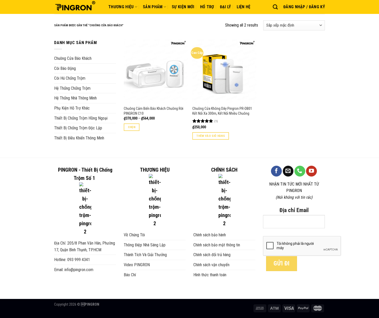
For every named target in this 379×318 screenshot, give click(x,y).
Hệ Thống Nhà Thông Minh (75, 98)
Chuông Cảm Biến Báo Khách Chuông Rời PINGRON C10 (153, 111)
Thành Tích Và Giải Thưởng (145, 254)
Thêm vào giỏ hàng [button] (210, 136)
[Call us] (299, 171)
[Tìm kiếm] (275, 6)
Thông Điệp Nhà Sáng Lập (145, 244)
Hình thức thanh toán (209, 274)
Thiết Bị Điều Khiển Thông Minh (79, 138)
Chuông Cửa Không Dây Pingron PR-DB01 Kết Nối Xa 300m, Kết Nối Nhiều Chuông (222, 111)
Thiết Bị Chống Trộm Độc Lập (78, 127)
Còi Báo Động (65, 68)
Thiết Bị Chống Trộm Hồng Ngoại (81, 118)
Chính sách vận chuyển (211, 264)
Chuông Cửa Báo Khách (73, 58)
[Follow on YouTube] (311, 171)
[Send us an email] (288, 171)
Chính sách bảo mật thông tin (216, 244)
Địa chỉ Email (294, 210)
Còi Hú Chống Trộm (69, 78)
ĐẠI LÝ (225, 6)
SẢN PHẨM (153, 6)
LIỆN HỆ (244, 6)
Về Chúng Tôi (134, 234)
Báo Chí (130, 274)
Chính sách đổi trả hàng (211, 254)
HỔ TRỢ (207, 6)
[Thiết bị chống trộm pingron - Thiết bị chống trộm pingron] (77, 7)
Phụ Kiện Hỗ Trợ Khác (72, 108)
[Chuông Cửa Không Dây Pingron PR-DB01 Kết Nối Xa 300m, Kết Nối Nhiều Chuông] (224, 71)
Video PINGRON (137, 264)
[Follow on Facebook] (276, 171)
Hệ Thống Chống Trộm (72, 88)
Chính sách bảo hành (209, 234)
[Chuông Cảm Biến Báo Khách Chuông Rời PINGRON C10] (155, 71)
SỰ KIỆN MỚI (183, 6)
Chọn (131, 127)
